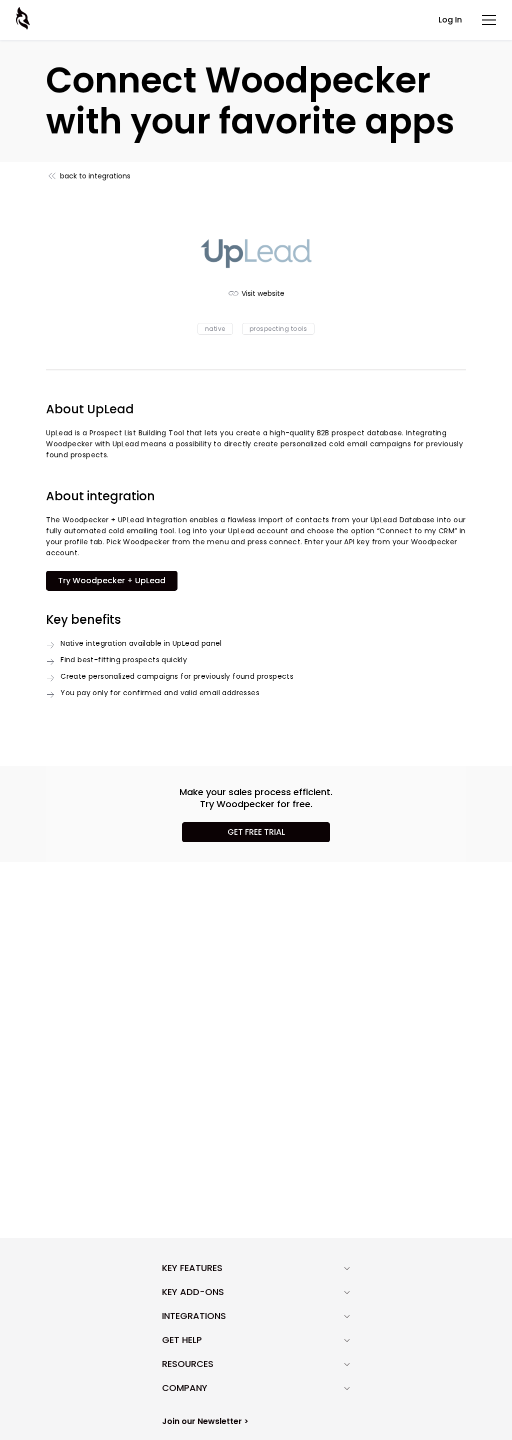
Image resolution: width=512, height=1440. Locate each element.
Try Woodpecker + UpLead (112, 580)
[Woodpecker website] (24, 18)
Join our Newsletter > (205, 1421)
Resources (188, 1364)
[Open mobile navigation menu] (489, 20)
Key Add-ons (193, 1292)
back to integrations (95, 176)
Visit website (263, 293)
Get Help (182, 1340)
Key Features (192, 1268)
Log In (450, 19)
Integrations (194, 1316)
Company (185, 1388)
